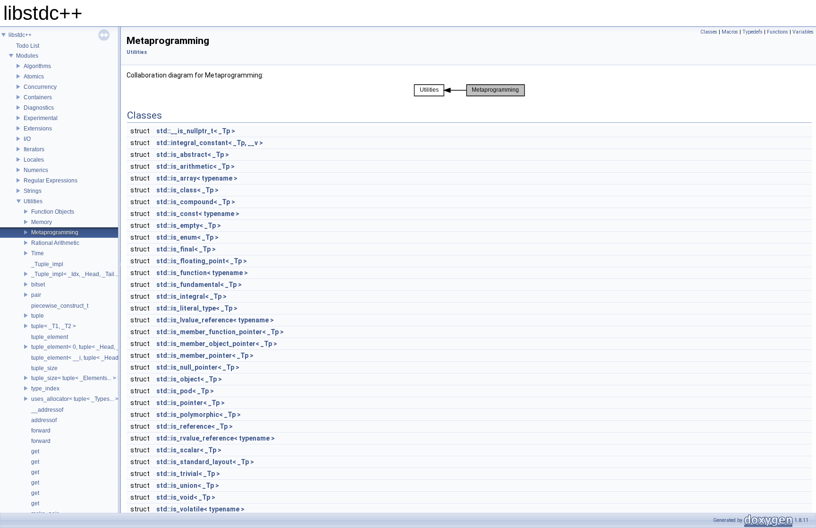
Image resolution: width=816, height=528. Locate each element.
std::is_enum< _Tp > (187, 237)
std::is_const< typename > (197, 213)
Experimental (41, 118)
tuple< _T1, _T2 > (53, 326)
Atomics (34, 76)
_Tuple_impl (47, 264)
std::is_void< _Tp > (185, 497)
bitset (38, 284)
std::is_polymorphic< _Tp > (198, 414)
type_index (45, 388)
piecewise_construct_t (59, 306)
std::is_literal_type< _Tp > (197, 308)
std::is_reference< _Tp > (194, 426)
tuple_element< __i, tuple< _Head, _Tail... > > (89, 358)
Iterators (34, 149)
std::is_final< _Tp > (186, 249)
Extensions (38, 128)
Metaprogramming (54, 232)
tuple (37, 315)
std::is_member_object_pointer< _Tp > (216, 343)
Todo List (27, 46)
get (35, 451)
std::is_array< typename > (197, 178)
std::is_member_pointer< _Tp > (205, 355)
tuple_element (49, 337)
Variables (803, 32)
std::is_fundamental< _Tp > (199, 284)
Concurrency (40, 87)
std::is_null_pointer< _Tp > (197, 367)
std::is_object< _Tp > (189, 379)
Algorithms (37, 66)
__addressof (47, 410)
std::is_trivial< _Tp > (188, 473)
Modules (27, 55)
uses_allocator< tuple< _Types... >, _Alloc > (86, 399)
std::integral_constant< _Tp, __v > (209, 143)
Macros (730, 32)
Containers (38, 97)
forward (41, 430)
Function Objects (52, 211)
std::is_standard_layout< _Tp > (205, 462)
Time (37, 253)
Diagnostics (39, 107)
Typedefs (752, 32)
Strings (33, 191)
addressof (44, 420)
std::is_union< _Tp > (187, 485)
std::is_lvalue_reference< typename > (215, 320)
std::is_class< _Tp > (187, 190)
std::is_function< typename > (202, 273)
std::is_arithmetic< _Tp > (195, 166)
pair (36, 295)
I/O (27, 139)
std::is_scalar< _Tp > (188, 450)
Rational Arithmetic (55, 243)
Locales (34, 159)
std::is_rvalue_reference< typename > (215, 438)
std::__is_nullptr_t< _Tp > (195, 131)
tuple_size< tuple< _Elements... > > (76, 378)
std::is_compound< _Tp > (195, 202)
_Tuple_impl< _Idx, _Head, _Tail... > (77, 274)
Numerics (36, 170)
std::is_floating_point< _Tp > (201, 261)
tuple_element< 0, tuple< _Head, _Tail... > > (87, 347)
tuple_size (44, 368)
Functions (777, 32)
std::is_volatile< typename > (200, 509)
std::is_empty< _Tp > (188, 225)
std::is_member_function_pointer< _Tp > (220, 332)
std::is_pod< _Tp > (185, 391)
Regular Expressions (50, 180)
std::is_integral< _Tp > (191, 296)
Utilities (33, 201)
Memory (41, 222)
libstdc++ (20, 35)
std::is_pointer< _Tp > (190, 403)
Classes (708, 32)
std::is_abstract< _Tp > (192, 154)
